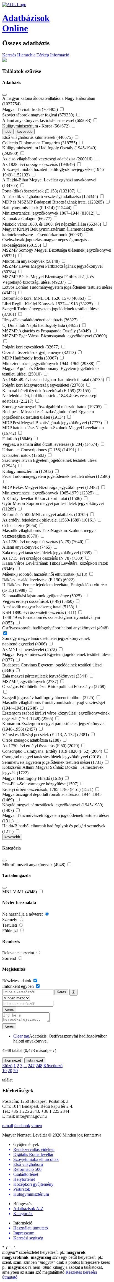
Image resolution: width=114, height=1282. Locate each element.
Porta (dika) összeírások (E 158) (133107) (39, 191)
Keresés (9, 55)
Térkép (43, 55)
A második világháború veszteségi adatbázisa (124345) (50, 196)
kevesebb (24, 131)
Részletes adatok (17, 980)
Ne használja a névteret (23, 914)
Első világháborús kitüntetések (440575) (38, 137)
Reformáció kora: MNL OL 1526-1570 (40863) (44, 298)
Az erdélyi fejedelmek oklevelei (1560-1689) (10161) (49, 520)
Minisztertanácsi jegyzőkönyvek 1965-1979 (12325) (48, 493)
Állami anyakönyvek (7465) (27, 547)
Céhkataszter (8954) (20, 525)
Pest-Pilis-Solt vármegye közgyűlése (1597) (40, 783)
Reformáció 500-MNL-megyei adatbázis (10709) (45, 514)
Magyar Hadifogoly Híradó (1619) (33, 778)
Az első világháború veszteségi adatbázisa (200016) (48, 159)
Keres (61, 992)
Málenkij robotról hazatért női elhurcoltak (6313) (45, 574)
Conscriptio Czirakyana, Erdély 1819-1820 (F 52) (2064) (52, 751)
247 (31, 1065)
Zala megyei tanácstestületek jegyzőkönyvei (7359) (47, 552)
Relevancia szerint (18, 952)
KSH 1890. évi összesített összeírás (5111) (39, 612)
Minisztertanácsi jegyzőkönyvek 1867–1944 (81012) (48, 213)
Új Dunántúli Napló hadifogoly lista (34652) (41, 325)
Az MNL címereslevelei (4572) (30, 649)
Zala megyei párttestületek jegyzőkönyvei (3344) (45, 676)
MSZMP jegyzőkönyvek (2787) (30, 681)
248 (39, 1065)
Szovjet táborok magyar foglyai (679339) (38, 115)
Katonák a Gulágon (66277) (27, 218)
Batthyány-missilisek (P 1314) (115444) (37, 207)
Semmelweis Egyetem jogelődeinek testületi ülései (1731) (53, 762)
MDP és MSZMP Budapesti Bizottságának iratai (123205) (53, 202)
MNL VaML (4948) (20, 891)
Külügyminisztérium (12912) (28, 471)
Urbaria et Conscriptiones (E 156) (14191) (39, 449)
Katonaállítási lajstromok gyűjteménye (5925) (42, 595)
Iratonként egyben (18, 986)
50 (15, 1070)
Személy (10, 919)
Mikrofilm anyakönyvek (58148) (31, 261)
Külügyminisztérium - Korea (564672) (36, 126)
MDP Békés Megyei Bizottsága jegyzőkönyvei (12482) (51, 487)
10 (4, 1070)
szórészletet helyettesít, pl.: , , (44, 1255)
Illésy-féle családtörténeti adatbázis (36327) (40, 319)
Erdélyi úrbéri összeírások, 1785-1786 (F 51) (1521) (48, 789)
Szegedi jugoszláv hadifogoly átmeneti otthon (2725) (48, 697)
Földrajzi (10, 930)
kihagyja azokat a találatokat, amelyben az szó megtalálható (52, 1270)
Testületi (10, 925)
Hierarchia (26, 55)
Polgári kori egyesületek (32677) (31, 347)
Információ (59, 55)
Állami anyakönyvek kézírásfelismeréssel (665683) (47, 120)
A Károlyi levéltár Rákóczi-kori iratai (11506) (42, 498)
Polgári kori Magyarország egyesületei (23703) (43, 385)
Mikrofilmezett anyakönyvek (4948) (34, 864)
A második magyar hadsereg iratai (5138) (38, 606)
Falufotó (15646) (17, 438)
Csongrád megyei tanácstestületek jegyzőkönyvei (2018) (52, 756)
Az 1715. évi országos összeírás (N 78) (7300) (43, 558)
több (7, 131)
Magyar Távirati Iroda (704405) (30, 109)
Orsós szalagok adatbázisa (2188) (32, 740)
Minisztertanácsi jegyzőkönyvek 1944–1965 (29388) (48, 363)
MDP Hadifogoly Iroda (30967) (30, 358)
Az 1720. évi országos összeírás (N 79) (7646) (43, 541)
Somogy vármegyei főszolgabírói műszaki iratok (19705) (52, 406)
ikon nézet (12, 1060)
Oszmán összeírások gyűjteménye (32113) (39, 352)
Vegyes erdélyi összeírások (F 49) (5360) (38, 601)
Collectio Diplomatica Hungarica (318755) (40, 142)
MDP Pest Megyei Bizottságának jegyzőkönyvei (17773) (52, 422)
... (25, 1065)
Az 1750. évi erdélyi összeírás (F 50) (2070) (41, 745)
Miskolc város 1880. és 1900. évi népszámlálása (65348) (52, 224)
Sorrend (9, 958)
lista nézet (35, 1060)
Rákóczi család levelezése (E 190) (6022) (39, 579)
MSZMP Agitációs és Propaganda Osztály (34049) (47, 331)
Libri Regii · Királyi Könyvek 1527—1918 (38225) (48, 303)
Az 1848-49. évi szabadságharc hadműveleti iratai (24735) (53, 379)
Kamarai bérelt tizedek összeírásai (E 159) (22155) (47, 390)
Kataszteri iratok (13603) (24, 455)
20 (10, 1070)
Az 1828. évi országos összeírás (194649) (39, 164)
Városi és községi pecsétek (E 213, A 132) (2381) (46, 734)
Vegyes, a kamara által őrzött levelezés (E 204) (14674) (51, 444)
